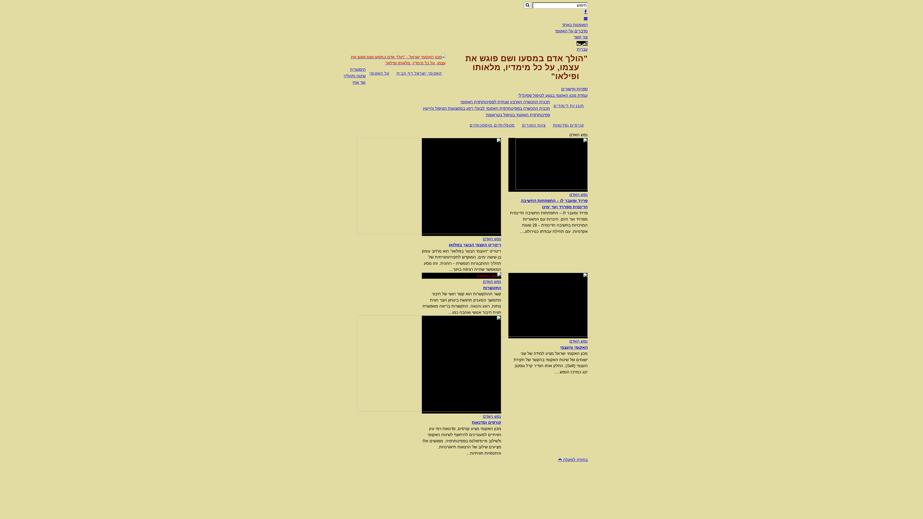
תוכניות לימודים (569, 106)
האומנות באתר (575, 25)
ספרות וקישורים (574, 89)
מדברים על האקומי (571, 31)
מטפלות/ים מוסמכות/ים (492, 125)
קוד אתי (359, 82)
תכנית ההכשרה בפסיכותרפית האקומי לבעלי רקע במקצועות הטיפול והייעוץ (486, 108)
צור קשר (581, 37)
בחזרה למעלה (575, 459)
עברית (582, 49)
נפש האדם (578, 194)
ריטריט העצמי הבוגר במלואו (475, 245)
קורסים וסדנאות (568, 125)
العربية (582, 43)
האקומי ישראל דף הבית (419, 73)
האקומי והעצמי (574, 347)
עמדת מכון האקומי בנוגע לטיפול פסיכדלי (553, 95)
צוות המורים (534, 125)
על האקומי (379, 73)
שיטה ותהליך (354, 76)
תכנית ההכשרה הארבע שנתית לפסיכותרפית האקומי (505, 102)
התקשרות (492, 288)
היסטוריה (358, 69)
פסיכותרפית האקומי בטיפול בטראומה (518, 115)
